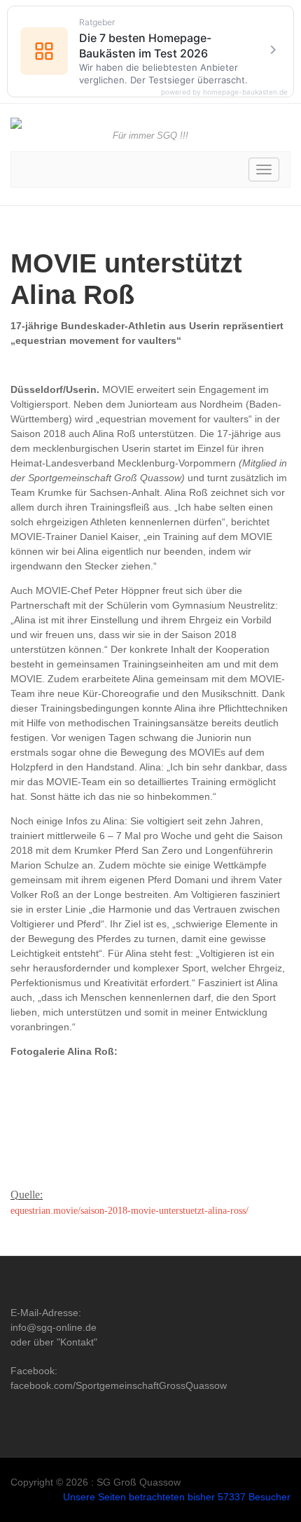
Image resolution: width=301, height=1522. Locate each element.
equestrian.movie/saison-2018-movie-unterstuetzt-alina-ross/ (129, 1210)
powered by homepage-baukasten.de (224, 91)
